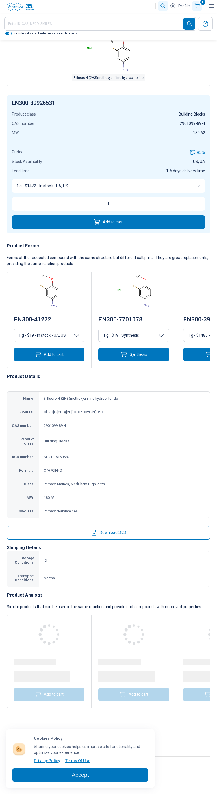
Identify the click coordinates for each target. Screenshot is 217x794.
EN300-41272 (32, 319)
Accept (80, 775)
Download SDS (113, 532)
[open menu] (211, 6)
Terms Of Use (77, 760)
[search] (189, 24)
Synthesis (138, 354)
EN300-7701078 (120, 319)
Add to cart (113, 222)
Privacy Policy (47, 760)
